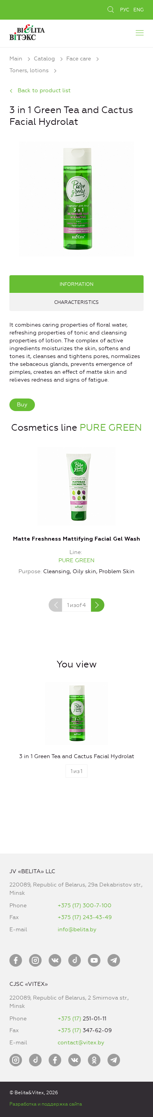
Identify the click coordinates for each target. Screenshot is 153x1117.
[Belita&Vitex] (27, 31)
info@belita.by (77, 929)
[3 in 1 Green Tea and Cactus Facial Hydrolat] (76, 197)
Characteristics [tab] (76, 302)
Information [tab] (76, 284)
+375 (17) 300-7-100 (84, 905)
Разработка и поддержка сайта (45, 1104)
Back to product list (44, 90)
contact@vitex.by (81, 1042)
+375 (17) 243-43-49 (85, 917)
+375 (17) (70, 1018)
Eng (138, 10)
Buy (22, 404)
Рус (124, 10)
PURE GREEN (111, 427)
